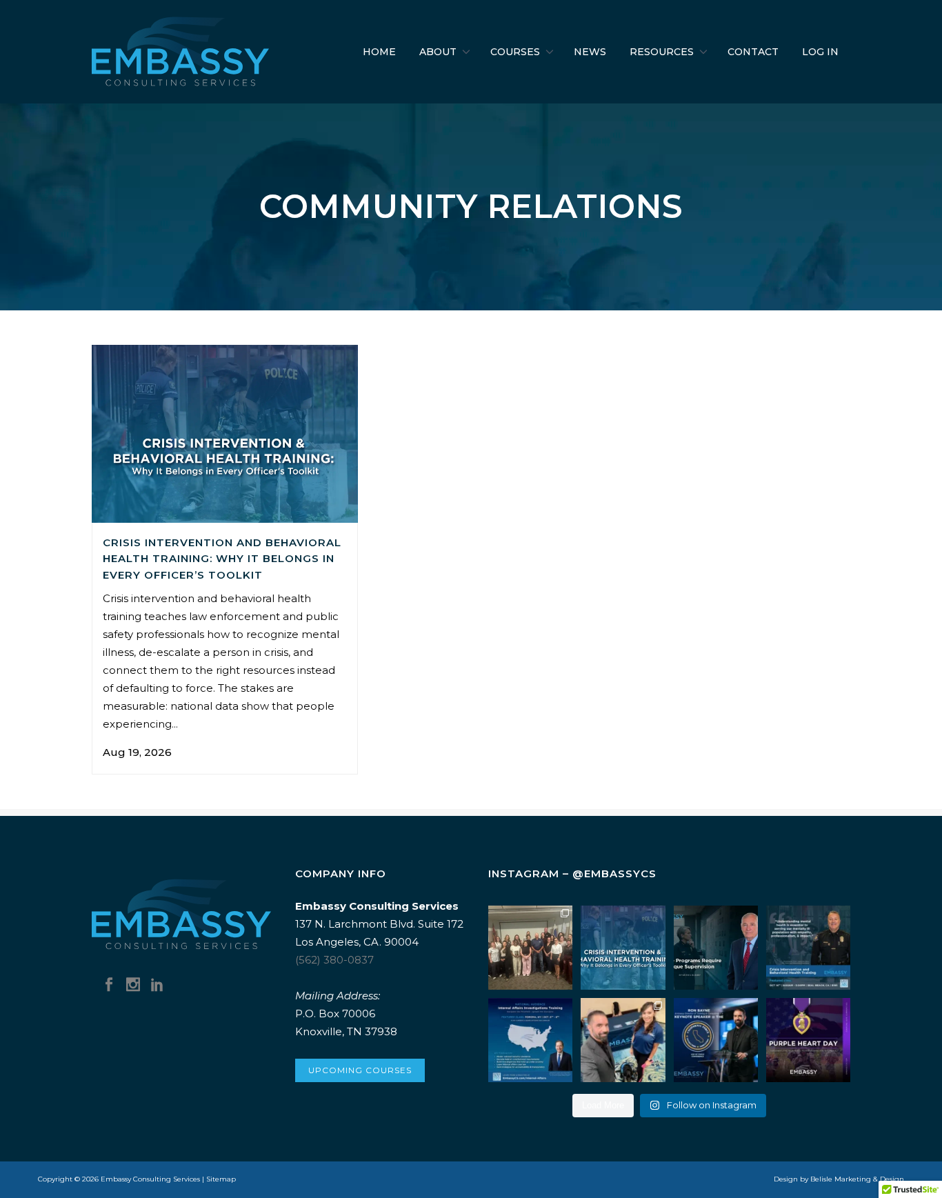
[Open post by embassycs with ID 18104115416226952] (623, 948)
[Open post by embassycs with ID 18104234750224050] (808, 948)
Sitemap (221, 1179)
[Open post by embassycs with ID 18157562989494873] (530, 948)
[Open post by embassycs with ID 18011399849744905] (530, 1040)
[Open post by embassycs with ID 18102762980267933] (808, 1040)
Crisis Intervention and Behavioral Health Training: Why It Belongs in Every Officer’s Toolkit (222, 558)
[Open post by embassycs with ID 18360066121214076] (623, 1040)
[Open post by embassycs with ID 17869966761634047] (716, 1040)
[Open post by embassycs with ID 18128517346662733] (716, 948)
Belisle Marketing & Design (857, 1179)
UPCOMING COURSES (360, 1070)
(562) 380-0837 (334, 959)
